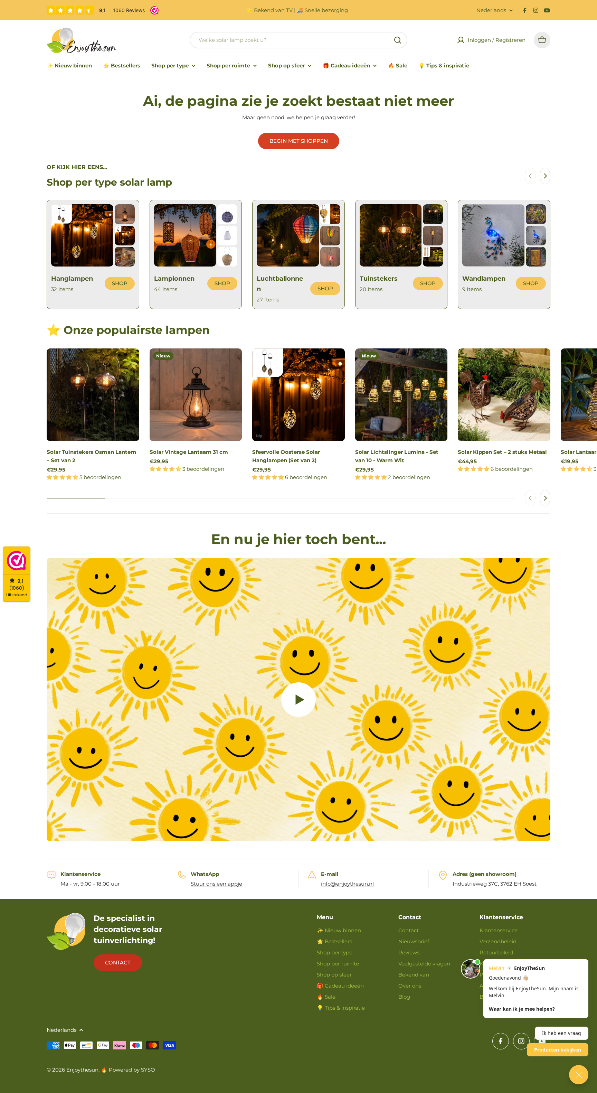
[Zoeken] (398, 40)
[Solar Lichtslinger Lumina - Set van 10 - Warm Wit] (401, 394)
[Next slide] (545, 176)
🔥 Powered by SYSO (128, 1069)
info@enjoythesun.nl (347, 883)
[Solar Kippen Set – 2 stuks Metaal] (504, 394)
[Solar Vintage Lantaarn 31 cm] (196, 394)
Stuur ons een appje (216, 883)
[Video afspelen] (298, 699)
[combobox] (298, 40)
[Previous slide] (530, 176)
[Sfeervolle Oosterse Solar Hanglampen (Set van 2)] (298, 394)
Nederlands (491, 10)
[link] (125, 214)
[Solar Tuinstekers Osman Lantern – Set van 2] (93, 394)
